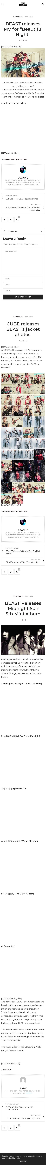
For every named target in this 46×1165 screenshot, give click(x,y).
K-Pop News (18, 16)
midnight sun (21, 159)
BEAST (13, 159)
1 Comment (12, 231)
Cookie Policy (15, 1158)
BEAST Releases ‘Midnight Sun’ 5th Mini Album (23, 608)
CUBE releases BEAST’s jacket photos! (23, 329)
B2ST (8, 159)
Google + (29, 1093)
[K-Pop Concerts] (23, 4)
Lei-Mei (24, 620)
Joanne (24, 40)
